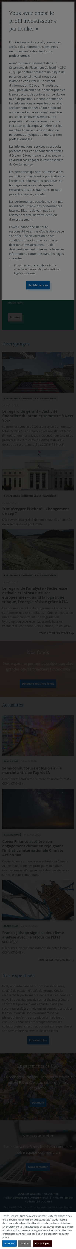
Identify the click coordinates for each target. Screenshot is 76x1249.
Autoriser (9, 1243)
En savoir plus (42, 1243)
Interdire (24, 1243)
